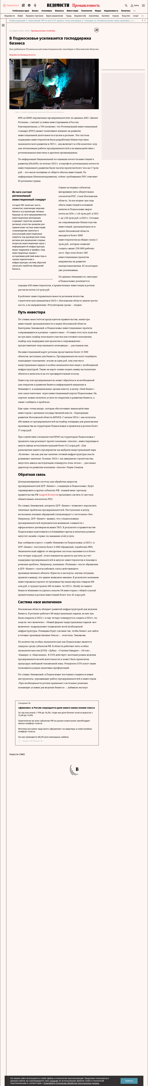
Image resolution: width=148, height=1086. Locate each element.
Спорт (135, 16)
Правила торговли (34, 16)
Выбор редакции (17, 20)
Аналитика (94, 16)
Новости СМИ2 (17, 754)
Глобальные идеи (20, 11)
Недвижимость (111, 11)
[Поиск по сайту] (126, 5)
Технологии (86, 11)
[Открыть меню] (143, 5)
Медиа (98, 11)
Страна (115, 16)
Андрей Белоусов (48, 494)
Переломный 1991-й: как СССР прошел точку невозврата (54, 20)
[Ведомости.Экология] (74, 5)
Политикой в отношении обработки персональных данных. (71, 1083)
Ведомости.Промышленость (22, 55)
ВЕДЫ (20, 16)
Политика (125, 11)
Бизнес (35, 11)
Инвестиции (72, 11)
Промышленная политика (43, 31)
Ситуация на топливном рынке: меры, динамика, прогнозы (112, 20)
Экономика (46, 11)
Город (68, 16)
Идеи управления (54, 16)
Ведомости (9, 16)
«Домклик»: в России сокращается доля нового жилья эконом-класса (56, 707)
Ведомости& (80, 16)
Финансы (59, 11)
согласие (54, 1081)
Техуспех (126, 16)
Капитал (105, 16)
